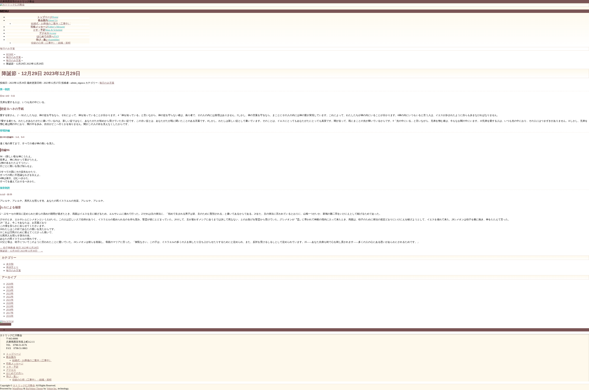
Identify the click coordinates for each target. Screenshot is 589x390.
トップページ (13, 354)
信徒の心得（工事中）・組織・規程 (50, 43)
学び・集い (12, 376)
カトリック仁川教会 (24, 385)
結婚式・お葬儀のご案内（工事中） (50, 23)
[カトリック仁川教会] (12, 4)
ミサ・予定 (12, 366)
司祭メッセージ (14, 363)
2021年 (9, 300)
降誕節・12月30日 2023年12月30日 (21, 251)
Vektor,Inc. (52, 388)
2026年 (9, 284)
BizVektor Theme (34, 388)
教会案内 (11, 357)
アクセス (11, 370)
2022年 (9, 296)
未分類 (9, 264)
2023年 (9, 293)
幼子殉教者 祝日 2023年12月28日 (19, 247)
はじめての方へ (14, 373)
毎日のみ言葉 (107, 83)
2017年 (9, 313)
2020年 (9, 303)
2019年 (9, 306)
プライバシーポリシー (18, 329)
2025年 (9, 287)
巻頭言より (12, 267)
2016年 (9, 316)
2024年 (9, 290)
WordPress (17, 388)
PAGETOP (5, 324)
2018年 (9, 309)
